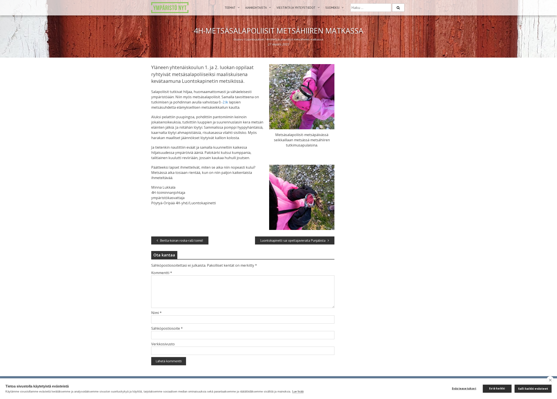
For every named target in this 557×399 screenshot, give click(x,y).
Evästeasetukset (464, 388)
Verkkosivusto (163, 344)
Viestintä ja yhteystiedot (296, 8)
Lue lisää (298, 391)
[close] (550, 380)
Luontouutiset (255, 39)
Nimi (156, 312)
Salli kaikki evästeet (533, 389)
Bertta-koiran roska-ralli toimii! (181, 240)
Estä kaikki (497, 388)
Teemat (230, 8)
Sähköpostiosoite (167, 328)
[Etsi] (398, 7)
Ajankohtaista (256, 8)
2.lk (225, 102)
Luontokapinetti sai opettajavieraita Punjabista (292, 240)
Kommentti (161, 272)
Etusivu (238, 39)
